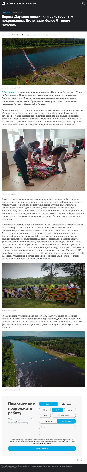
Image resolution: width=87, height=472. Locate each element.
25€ (57, 410)
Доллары (66, 404)
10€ (45, 410)
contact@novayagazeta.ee (42, 443)
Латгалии (9, 92)
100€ (44, 415)
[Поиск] (83, 3)
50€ (70, 410)
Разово (48, 421)
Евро (48, 404)
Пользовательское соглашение (54, 466)
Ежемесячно (66, 421)
